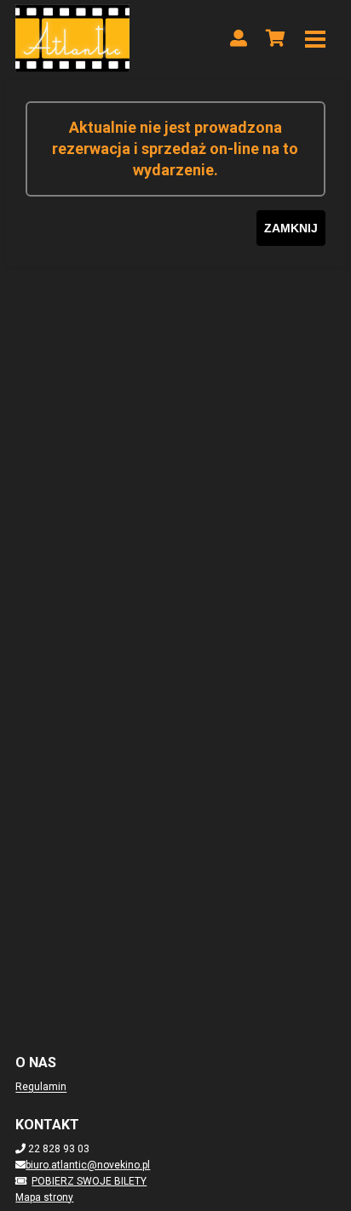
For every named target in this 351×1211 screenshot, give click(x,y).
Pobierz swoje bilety (89, 1181)
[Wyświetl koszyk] (276, 38)
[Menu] (315, 38)
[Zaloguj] (238, 38)
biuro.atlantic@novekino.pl (88, 1165)
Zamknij (291, 228)
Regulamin (40, 1087)
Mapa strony (44, 1197)
